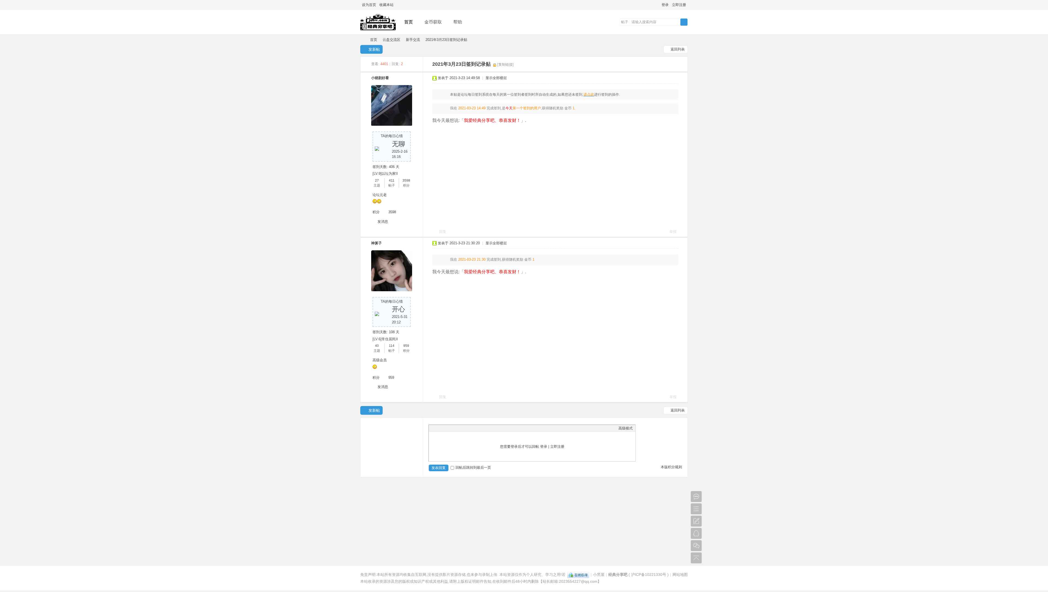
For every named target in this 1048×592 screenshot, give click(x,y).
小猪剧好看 (380, 78)
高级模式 (625, 428)
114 (391, 346)
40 (377, 346)
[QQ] (578, 574)
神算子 (376, 243)
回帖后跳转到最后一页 (473, 467)
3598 (406, 180)
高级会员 (380, 360)
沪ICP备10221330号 (648, 574)
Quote (459, 428)
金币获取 (433, 22)
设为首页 (369, 5)
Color (438, 428)
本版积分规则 (671, 467)
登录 (665, 5)
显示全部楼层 (496, 78)
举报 (673, 232)
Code (465, 428)
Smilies (472, 428)
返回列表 (678, 49)
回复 (442, 232)
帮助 (457, 22)
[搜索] (683, 22)
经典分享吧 (362, 40)
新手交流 (413, 40)
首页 (408, 22)
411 (391, 180)
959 (406, 346)
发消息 (382, 222)
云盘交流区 (391, 40)
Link (452, 428)
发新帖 (374, 49)
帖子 (624, 22)
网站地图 (680, 574)
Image (445, 428)
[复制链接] (505, 64)
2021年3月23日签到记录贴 (446, 40)
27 (377, 180)
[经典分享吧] (378, 30)
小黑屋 (599, 574)
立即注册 (679, 5)
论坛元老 (380, 195)
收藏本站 (386, 5)
